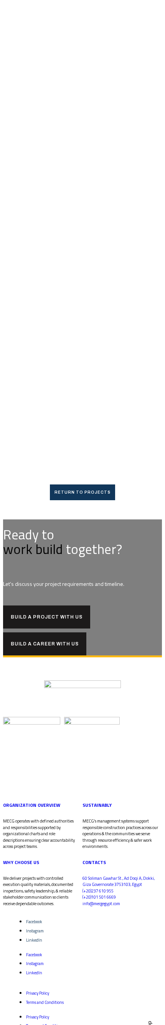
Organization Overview (31, 805)
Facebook (34, 922)
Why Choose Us (21, 862)
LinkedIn (34, 940)
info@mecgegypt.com (101, 904)
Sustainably (97, 805)
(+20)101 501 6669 (99, 897)
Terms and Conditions (45, 1002)
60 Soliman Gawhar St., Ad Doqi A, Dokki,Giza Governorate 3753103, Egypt (118, 881)
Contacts (94, 862)
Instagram (35, 931)
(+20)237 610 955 (98, 891)
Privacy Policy (37, 993)
